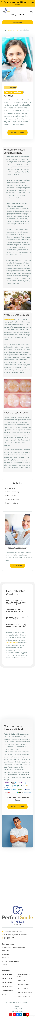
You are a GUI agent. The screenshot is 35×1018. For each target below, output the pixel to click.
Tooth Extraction (23, 985)
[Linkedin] (20, 1014)
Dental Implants (7, 986)
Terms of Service (17, 1011)
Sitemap (17, 1006)
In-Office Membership (25, 993)
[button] (17, 22)
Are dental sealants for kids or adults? (15, 618)
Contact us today (12, 643)
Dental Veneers (7, 974)
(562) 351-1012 (9, 938)
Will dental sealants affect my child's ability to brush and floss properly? (16, 602)
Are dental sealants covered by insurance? (15, 610)
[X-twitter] (24, 1014)
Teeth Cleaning (23, 989)
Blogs (4, 994)
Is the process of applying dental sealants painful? (16, 625)
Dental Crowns (7, 978)
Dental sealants (9, 319)
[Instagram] (14, 1014)
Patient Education (24, 997)
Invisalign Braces (7, 990)
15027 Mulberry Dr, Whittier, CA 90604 (16, 935)
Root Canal (21, 981)
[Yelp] (10, 1014)
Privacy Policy (17, 1009)
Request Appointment (17, 548)
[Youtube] (27, 1014)
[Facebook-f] (17, 1014)
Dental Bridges (7, 982)
